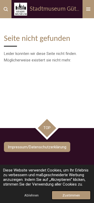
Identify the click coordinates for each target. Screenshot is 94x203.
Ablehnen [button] (31, 195)
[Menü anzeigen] (88, 9)
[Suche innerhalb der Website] (5, 9)
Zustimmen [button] (71, 195)
